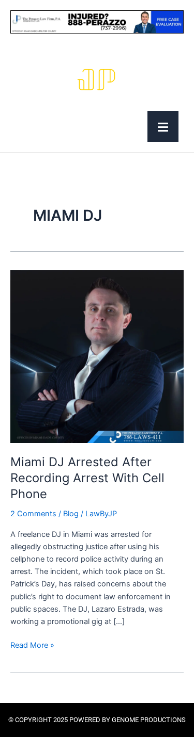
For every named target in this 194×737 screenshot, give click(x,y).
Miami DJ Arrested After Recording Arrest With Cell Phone (87, 477)
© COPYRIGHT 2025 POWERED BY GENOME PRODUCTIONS (97, 720)
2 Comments (33, 513)
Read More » (32, 644)
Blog (71, 513)
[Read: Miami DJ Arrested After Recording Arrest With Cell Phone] (97, 356)
